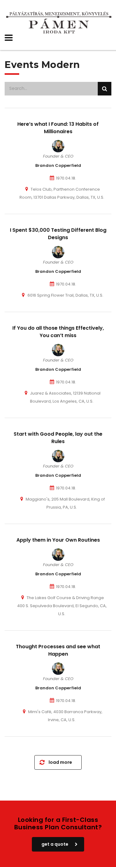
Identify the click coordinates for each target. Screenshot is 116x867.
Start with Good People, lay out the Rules (58, 437)
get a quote (54, 844)
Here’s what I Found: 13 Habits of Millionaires (58, 128)
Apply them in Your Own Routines (58, 539)
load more (60, 762)
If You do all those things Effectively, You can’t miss (58, 331)
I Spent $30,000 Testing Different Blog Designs (58, 233)
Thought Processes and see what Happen (58, 650)
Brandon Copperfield (58, 165)
